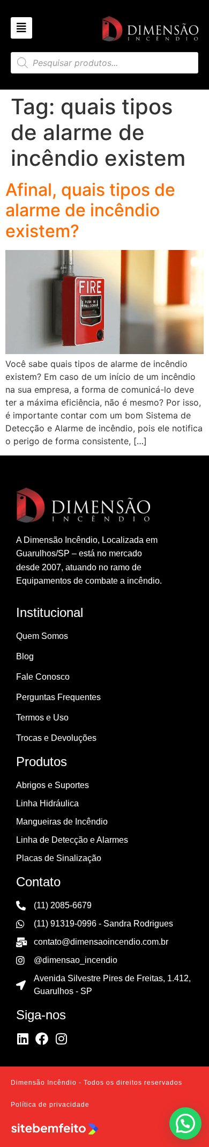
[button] (185, 1123)
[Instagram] (61, 1038)
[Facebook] (41, 1038)
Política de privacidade (50, 1104)
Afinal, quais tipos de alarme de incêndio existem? (90, 210)
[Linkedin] (22, 1038)
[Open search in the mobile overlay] (104, 62)
